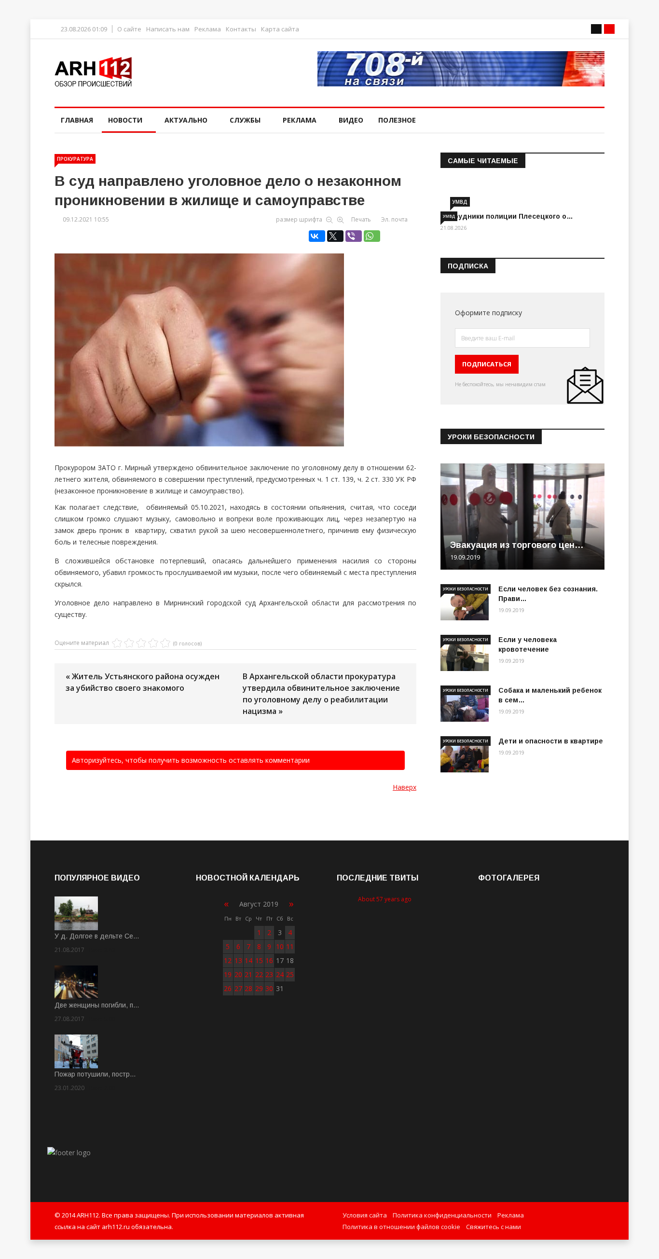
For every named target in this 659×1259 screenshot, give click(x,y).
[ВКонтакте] (317, 236)
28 (248, 988)
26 (228, 988)
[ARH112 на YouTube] (460, 68)
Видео (351, 120)
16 (269, 960)
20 (238, 974)
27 (238, 988)
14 (248, 960)
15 (259, 960)
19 (228, 974)
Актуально (186, 120)
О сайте (129, 29)
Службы (245, 120)
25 (290, 974)
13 (238, 960)
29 (259, 988)
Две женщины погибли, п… (97, 1005)
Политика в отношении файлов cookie (401, 1226)
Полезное (397, 120)
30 (269, 988)
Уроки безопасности (465, 588)
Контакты (241, 29)
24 (280, 974)
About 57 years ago (385, 899)
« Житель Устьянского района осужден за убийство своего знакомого (143, 682)
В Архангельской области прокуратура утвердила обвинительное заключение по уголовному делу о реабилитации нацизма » (321, 693)
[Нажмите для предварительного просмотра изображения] (235, 340)
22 (259, 974)
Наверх (404, 787)
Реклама (207, 29)
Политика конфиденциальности (442, 1215)
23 (269, 974)
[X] (335, 236)
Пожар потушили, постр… (95, 1074)
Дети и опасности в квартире (550, 741)
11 (290, 946)
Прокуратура (75, 158)
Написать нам (168, 29)
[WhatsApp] (372, 236)
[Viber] (353, 236)
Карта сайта (280, 29)
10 (280, 946)
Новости (125, 120)
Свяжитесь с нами (493, 1226)
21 (248, 974)
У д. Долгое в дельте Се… (97, 936)
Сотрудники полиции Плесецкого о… (506, 216)
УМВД (460, 201)
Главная (77, 120)
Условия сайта (365, 1215)
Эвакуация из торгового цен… (517, 545)
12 (228, 960)
